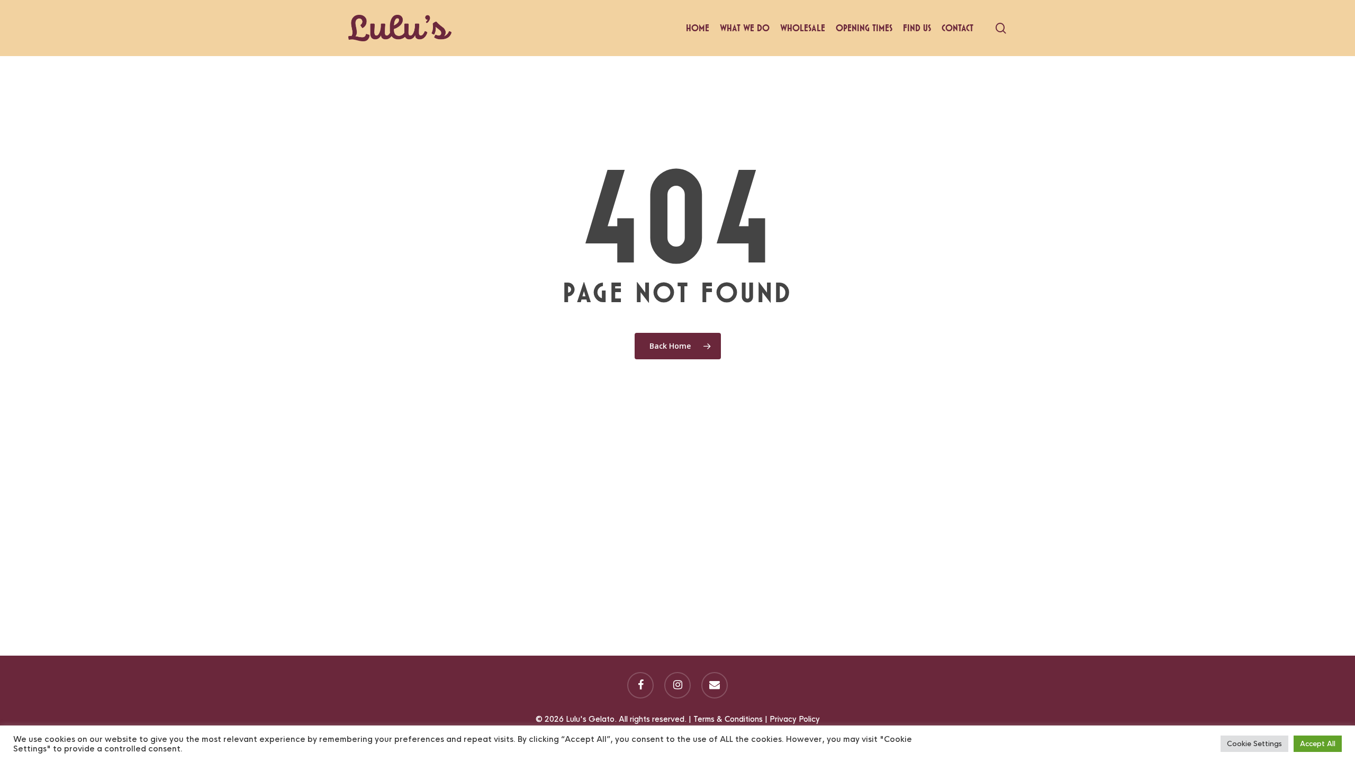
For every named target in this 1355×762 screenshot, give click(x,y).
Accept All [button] (1317, 743)
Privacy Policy (795, 719)
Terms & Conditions (728, 719)
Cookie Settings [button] (1254, 743)
